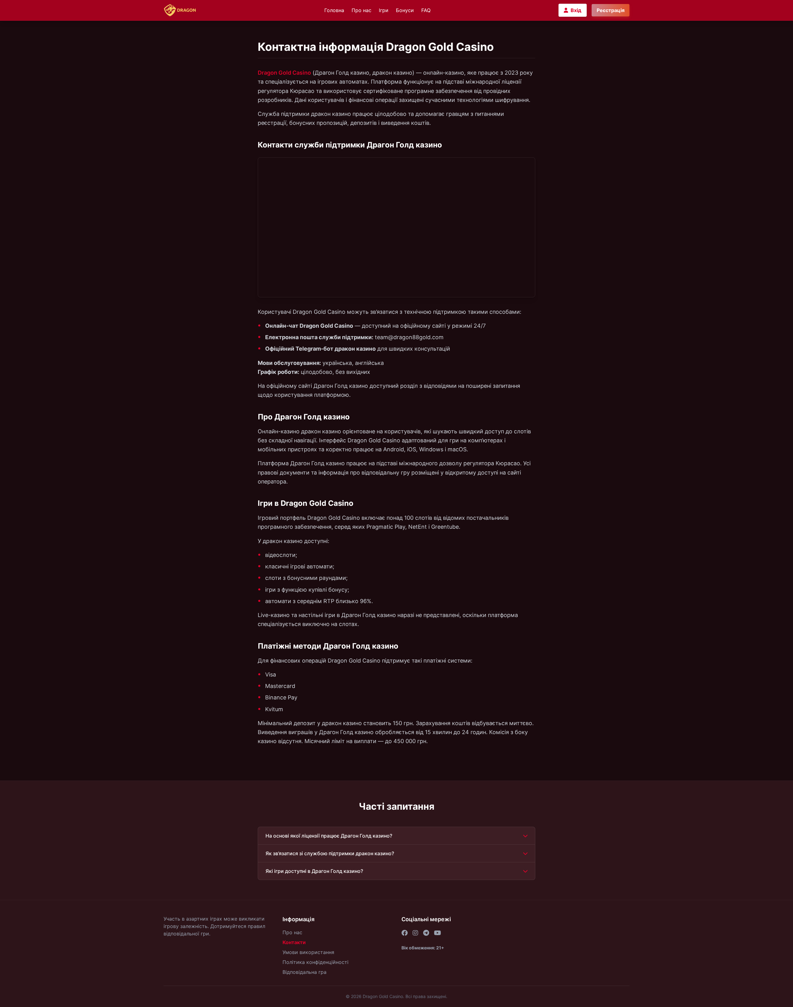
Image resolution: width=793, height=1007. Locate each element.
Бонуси (405, 10)
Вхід (576, 10)
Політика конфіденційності (315, 962)
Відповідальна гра (304, 972)
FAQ (426, 10)
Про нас (361, 10)
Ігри (383, 10)
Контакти (294, 942)
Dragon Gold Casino (284, 72)
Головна (334, 10)
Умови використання (308, 952)
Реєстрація (610, 10)
